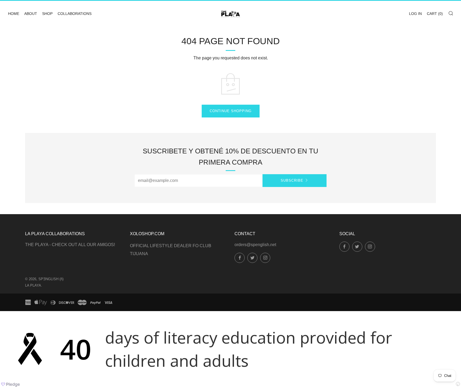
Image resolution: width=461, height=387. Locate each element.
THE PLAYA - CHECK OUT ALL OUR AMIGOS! (70, 244)
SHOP (47, 13)
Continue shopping (231, 111)
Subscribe (292, 180)
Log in (415, 13)
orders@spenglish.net (255, 244)
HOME (13, 13)
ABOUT (30, 13)
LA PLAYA (33, 285)
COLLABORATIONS (75, 13)
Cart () (435, 13)
